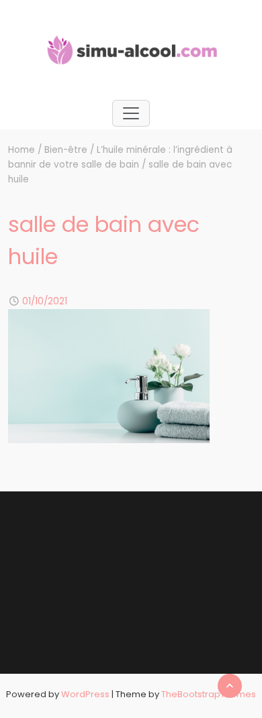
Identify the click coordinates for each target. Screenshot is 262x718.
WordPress (85, 694)
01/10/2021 (44, 301)
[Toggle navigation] (131, 113)
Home (21, 149)
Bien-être (65, 149)
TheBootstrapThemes (208, 694)
